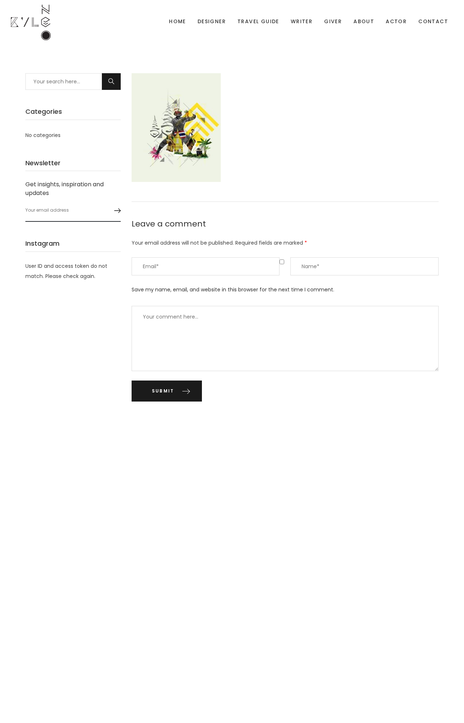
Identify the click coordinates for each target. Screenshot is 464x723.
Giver (333, 21)
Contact (433, 21)
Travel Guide (258, 21)
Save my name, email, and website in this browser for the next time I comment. (233, 289)
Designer (212, 21)
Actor (396, 21)
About (363, 21)
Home (177, 21)
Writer (301, 21)
